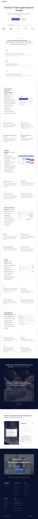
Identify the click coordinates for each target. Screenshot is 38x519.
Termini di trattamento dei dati (19, 506)
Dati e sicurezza (17, 491)
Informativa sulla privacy (18, 508)
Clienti (5, 508)
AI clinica (15, 487)
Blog (25, 489)
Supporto (26, 491)
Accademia (26, 487)
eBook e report (27, 485)
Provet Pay (16, 489)
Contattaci (6, 504)
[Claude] (23, 477)
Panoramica (16, 485)
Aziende (5, 506)
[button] (31, 516)
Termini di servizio (17, 500)
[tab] (26, 423)
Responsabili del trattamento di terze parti (19, 503)
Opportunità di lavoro (8, 502)
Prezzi (5, 510)
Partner (26, 494)
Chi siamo (5, 500)
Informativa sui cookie (18, 510)
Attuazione (16, 492)
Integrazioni (16, 494)
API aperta (26, 492)
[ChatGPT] (21, 477)
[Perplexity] (25, 477)
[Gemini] (27, 477)
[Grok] (29, 477)
